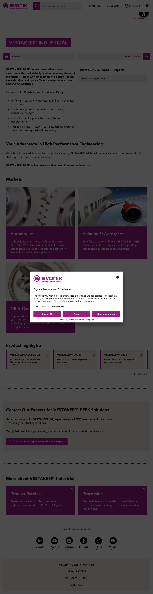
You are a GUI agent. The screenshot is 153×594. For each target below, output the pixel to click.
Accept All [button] (47, 314)
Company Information (57, 306)
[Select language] (118, 277)
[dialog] (76, 297)
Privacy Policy (39, 306)
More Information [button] (106, 314)
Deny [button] (76, 314)
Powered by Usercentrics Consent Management (76, 320)
